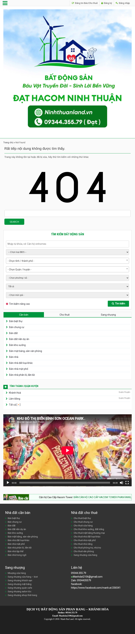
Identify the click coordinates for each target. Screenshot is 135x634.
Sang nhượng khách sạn (20, 580)
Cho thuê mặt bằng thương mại (89, 533)
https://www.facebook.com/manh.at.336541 (96, 587)
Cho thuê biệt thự (82, 518)
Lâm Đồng (14, 398)
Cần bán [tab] (23, 314)
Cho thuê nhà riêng (83, 544)
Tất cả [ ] (14, 404)
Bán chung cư (16, 327)
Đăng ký (107, 3)
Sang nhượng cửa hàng (85, 555)
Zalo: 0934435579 (81, 580)
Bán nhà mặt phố (18, 368)
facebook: (77, 584)
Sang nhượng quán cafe (20, 587)
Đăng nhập (124, 3)
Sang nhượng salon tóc (19, 591)
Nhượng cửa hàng (17, 573)
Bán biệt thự (15, 321)
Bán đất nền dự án (19, 339)
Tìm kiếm (120, 303)
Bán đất (13, 333)
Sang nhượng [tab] (108, 314)
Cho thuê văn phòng (84, 551)
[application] (67, 450)
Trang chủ (8, 142)
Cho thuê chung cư (83, 522)
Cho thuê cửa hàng (83, 525)
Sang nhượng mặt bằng (19, 584)
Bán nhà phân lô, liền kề (22, 374)
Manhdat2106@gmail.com (87, 576)
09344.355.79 (78, 573)
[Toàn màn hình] (127, 482)
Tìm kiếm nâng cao (19, 303)
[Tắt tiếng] (121, 482)
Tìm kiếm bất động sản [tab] (67, 234)
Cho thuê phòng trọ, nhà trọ (87, 547)
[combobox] (67, 261)
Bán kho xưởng (17, 345)
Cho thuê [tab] (65, 314)
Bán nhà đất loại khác (21, 363)
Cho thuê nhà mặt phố (85, 540)
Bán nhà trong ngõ (17, 555)
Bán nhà (13, 357)
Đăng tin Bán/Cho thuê (86, 3)
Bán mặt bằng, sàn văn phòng (25, 351)
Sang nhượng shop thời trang (22, 595)
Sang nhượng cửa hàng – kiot (23, 576)
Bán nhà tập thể (15, 551)
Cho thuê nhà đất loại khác (87, 536)
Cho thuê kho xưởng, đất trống (89, 529)
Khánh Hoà (15, 392)
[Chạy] (8, 482)
